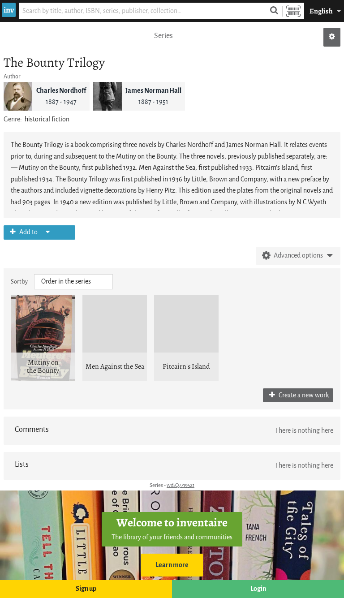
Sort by (19, 281)
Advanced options (298, 255)
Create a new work (303, 395)
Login (258, 589)
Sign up (86, 589)
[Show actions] (331, 37)
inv (9, 9)
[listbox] (73, 281)
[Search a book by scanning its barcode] (293, 11)
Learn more (172, 565)
